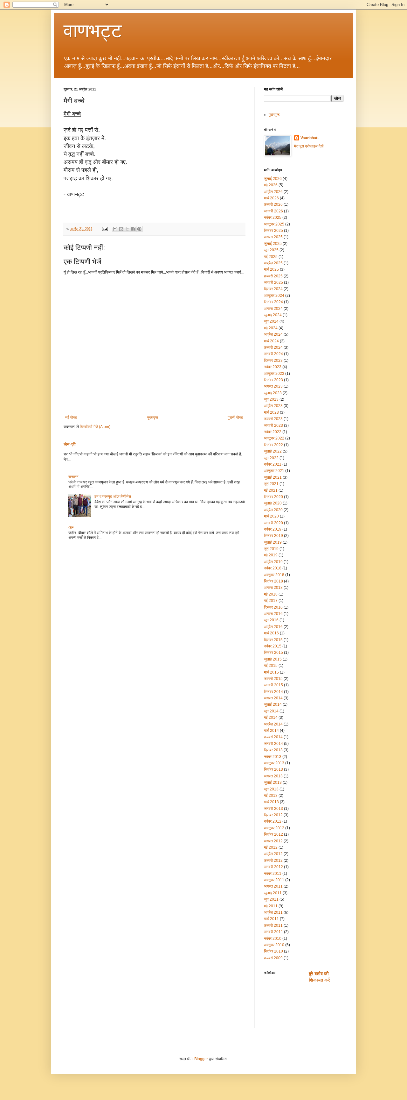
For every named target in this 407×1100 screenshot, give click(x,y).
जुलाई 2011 (273, 893)
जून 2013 (271, 789)
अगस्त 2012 (273, 841)
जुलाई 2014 (273, 704)
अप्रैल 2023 (273, 406)
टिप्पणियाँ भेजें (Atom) (95, 427)
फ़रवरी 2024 (273, 347)
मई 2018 (271, 594)
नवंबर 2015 (272, 646)
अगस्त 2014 (273, 698)
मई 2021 (271, 490)
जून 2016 (271, 620)
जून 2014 (271, 711)
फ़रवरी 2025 (273, 276)
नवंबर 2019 (272, 529)
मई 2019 (271, 555)
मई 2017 (271, 600)
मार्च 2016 (271, 633)
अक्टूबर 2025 (274, 224)
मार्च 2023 (271, 412)
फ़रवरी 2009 (273, 958)
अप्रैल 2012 (273, 854)
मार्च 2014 (271, 730)
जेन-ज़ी (70, 444)
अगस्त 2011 (273, 886)
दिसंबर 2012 (273, 815)
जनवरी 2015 (273, 685)
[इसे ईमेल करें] (115, 229)
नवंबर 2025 (272, 217)
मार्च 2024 (271, 341)
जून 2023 (271, 399)
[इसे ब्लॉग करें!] (121, 229)
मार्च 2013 (271, 802)
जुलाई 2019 (273, 542)
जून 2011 (271, 899)
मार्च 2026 (271, 198)
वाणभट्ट (93, 30)
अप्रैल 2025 (273, 263)
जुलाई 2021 (273, 477)
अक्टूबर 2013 (274, 763)
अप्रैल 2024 (273, 334)
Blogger (201, 1059)
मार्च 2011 (271, 919)
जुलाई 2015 (273, 659)
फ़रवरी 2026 (273, 204)
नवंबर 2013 (272, 756)
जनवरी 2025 (273, 282)
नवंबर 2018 (272, 568)
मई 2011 (271, 906)
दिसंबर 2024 (273, 289)
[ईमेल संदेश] (104, 229)
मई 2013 (271, 795)
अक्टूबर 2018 (274, 575)
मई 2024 (271, 328)
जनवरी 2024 (273, 354)
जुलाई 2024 (273, 315)
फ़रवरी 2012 (273, 860)
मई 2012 (271, 847)
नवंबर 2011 (272, 873)
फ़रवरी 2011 (273, 925)
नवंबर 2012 (272, 821)
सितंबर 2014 (273, 691)
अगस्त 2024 (273, 308)
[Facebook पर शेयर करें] (133, 229)
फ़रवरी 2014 (273, 737)
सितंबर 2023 (273, 380)
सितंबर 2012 (273, 834)
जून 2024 (271, 321)
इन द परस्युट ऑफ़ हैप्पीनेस (112, 496)
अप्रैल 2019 (273, 562)
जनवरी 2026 (273, 211)
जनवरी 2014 (273, 743)
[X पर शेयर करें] (127, 229)
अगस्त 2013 (273, 776)
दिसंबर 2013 (273, 750)
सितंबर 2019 (273, 535)
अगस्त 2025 (273, 237)
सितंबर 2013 (273, 769)
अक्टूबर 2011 (274, 880)
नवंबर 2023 (272, 367)
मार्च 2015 (271, 672)
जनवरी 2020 (273, 523)
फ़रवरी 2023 (273, 419)
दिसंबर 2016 (273, 607)
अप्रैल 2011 (273, 912)
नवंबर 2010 (272, 938)
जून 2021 (271, 484)
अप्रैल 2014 (273, 724)
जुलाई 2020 (273, 503)
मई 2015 (271, 665)
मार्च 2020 (271, 516)
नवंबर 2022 (272, 432)
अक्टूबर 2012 (274, 828)
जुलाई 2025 (273, 243)
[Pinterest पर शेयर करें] (139, 229)
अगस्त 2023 (273, 386)
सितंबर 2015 (273, 652)
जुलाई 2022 (273, 451)
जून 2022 (271, 458)
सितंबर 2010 (273, 951)
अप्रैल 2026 (273, 191)
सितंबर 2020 (273, 497)
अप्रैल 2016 (273, 627)
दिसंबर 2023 (273, 360)
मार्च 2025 (271, 269)
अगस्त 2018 (273, 587)
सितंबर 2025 (273, 230)
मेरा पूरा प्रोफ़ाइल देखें (308, 146)
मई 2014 (271, 717)
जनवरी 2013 (273, 808)
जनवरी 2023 (273, 425)
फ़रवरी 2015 (273, 678)
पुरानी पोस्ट (235, 417)
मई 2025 (271, 256)
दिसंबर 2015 (273, 640)
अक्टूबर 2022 (274, 438)
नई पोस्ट (71, 417)
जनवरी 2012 (273, 867)
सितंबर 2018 (273, 581)
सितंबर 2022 (273, 445)
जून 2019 (271, 548)
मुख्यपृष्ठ (152, 417)
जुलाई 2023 (273, 393)
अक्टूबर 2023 (274, 373)
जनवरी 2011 (273, 932)
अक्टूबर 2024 (274, 295)
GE (71, 527)
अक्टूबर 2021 (274, 470)
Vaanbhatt (309, 138)
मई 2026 (271, 185)
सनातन (73, 477)
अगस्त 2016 (273, 613)
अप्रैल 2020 (273, 510)
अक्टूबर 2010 (274, 945)
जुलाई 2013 (273, 782)
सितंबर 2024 (273, 302)
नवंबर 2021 (272, 464)
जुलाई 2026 (273, 178)
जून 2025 (271, 250)
